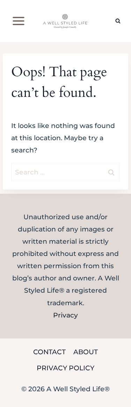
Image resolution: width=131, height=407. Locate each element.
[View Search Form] (118, 21)
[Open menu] (19, 21)
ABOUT (85, 352)
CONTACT (49, 352)
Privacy (65, 315)
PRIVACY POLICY (65, 368)
